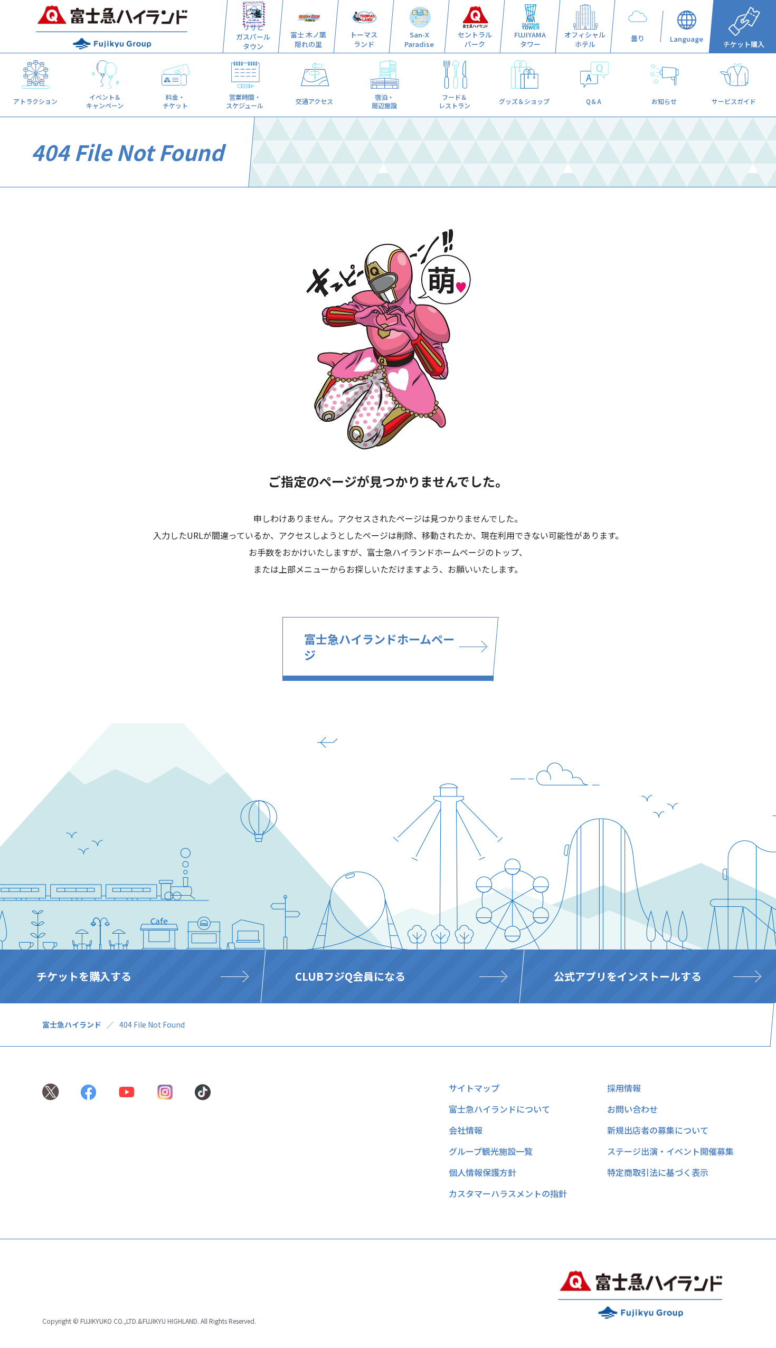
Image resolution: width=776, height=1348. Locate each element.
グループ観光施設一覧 (491, 1151)
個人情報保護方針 (482, 1172)
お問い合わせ (632, 1109)
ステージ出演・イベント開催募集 (670, 1151)
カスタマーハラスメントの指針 (508, 1193)
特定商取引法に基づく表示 (657, 1172)
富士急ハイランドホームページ (379, 646)
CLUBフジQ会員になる (350, 976)
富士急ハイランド (71, 1024)
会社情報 (465, 1130)
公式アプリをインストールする (628, 976)
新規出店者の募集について (657, 1130)
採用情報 (624, 1087)
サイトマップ (474, 1087)
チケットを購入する (83, 976)
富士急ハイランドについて (499, 1109)
